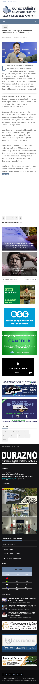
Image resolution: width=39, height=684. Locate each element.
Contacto (4, 1)
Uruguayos (5, 436)
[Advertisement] (19, 195)
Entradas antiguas (30, 279)
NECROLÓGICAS (12, 1)
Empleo (27, 436)
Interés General (6, 432)
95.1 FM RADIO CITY (9, 544)
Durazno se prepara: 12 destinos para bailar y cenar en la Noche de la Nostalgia (22, 599)
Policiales (13, 436)
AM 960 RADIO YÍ (8, 549)
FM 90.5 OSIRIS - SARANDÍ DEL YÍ (12, 558)
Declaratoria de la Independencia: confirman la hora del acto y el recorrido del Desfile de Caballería (22, 606)
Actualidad (16, 432)
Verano (5, 439)
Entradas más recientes (10, 279)
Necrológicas (24, 432)
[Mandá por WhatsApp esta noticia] (3, 218)
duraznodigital (7, 37)
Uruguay (5, 27)
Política (21, 436)
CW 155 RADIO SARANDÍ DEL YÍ (12, 554)
